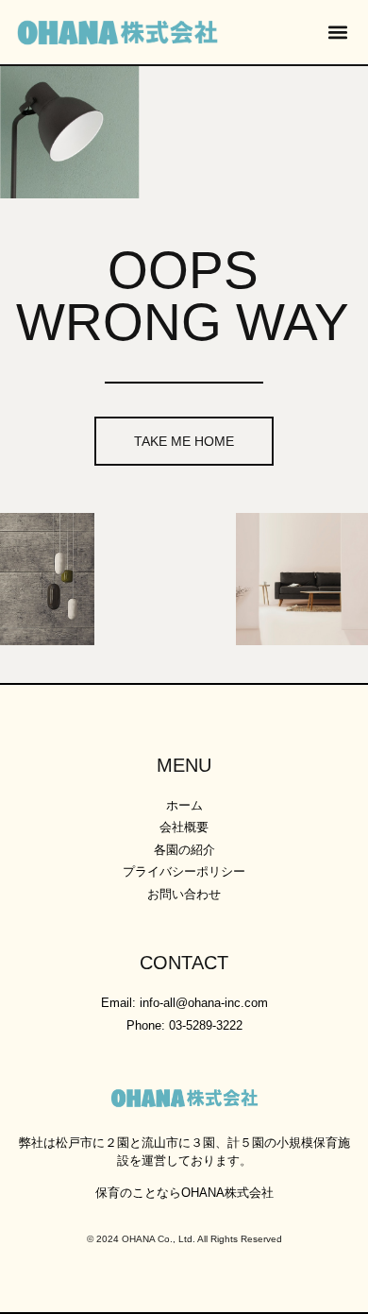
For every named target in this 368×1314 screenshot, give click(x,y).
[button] (337, 32)
